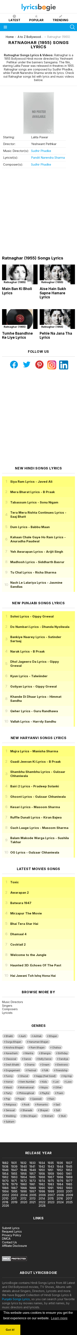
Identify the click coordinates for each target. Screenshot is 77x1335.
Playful (45, 1093)
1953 (69, 1170)
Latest (14, 20)
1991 (50, 1188)
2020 (23, 1202)
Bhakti (9, 1036)
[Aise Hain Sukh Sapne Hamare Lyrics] (57, 274)
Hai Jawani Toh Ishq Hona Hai (33, 976)
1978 (5, 1184)
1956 (23, 1173)
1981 (32, 1184)
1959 (51, 1173)
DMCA (6, 1238)
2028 (42, 1205)
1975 (51, 1180)
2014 (42, 1198)
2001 (69, 1191)
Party (8, 1093)
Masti (9, 1087)
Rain (51, 1099)
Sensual (10, 1110)
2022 (42, 1202)
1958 (42, 1173)
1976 (60, 1180)
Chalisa (56, 1047)
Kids (44, 1081)
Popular (36, 20)
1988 (23, 1188)
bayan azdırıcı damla (38, 1136)
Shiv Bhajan (30, 1116)
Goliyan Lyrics (33, 686)
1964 (23, 1177)
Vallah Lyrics (33, 721)
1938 (5, 1166)
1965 (32, 1177)
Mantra (29, 1053)
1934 (42, 1163)
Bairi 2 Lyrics (34, 786)
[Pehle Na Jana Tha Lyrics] (57, 319)
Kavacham (12, 1053)
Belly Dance (44, 1059)
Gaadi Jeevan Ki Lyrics (35, 762)
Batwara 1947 (20, 903)
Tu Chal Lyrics (33, 572)
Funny (9, 1076)
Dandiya (63, 1059)
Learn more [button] (59, 1318)
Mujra (44, 1087)
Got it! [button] (10, 1329)
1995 (14, 1191)
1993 (69, 1188)
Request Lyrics (12, 1231)
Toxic (14, 882)
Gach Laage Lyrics (39, 828)
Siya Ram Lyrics (31, 481)
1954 (5, 1173)
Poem (60, 1093)
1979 (14, 1184)
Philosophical (26, 1093)
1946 (5, 1170)
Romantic (42, 1104)
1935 (51, 1163)
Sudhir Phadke (41, 151)
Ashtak (37, 1036)
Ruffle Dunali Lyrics (36, 817)
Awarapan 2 (19, 892)
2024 (60, 1202)
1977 (69, 1180)
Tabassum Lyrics (34, 502)
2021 (32, 1202)
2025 (69, 1202)
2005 (32, 1195)
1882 (5, 1163)
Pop (8, 1099)
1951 (50, 1170)
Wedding (11, 1116)
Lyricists (7, 1012)
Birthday (63, 1053)
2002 (5, 1195)
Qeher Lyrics (34, 711)
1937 (69, 1163)
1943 (51, 1166)
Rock (26, 1104)
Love (68, 1081)
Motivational (27, 1087)
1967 (51, 1177)
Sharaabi (27, 1110)
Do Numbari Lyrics (39, 627)
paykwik (58, 1136)
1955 (14, 1173)
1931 (14, 1163)
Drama (30, 1064)
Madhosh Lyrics (37, 562)
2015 (51, 1198)
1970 (5, 1180)
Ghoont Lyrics (38, 797)
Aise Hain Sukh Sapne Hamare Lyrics (53, 293)
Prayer (20, 1099)
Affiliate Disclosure (14, 1245)
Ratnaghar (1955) (15, 282)
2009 (69, 1195)
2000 (60, 1191)
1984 (60, 1184)
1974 (42, 1180)
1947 (14, 1170)
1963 (14, 1177)
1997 (32, 1191)
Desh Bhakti (12, 1064)
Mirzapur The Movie (26, 913)
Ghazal (24, 1076)
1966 (42, 1177)
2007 (51, 1195)
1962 (5, 1177)
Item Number (27, 1081)
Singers (7, 1005)
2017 (69, 1198)
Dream (45, 1064)
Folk (46, 1070)
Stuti (63, 1116)
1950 (42, 1170)
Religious (11, 1104)
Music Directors (12, 1002)
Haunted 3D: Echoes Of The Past (35, 965)
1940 (23, 1166)
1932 (23, 1163)
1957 (32, 1173)
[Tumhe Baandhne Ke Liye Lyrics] (20, 319)
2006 (42, 1195)
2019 (14, 1202)
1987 (14, 1188)
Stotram (48, 1116)
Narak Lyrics (27, 651)
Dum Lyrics (30, 527)
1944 (60, 1166)
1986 (5, 1188)
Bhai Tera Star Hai (24, 924)
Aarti (23, 1036)
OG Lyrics (34, 852)
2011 (14, 1198)
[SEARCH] (72, 27)
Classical (11, 1059)
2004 (24, 1195)
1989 (32, 1188)
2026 (5, 1205)
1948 (23, 1170)
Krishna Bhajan (14, 1047)
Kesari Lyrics (35, 807)
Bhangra (46, 1053)
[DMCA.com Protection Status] (14, 1260)
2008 (60, 1195)
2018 (5, 1202)
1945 (69, 1166)
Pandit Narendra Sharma (48, 157)
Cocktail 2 (18, 944)
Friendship (61, 1070)
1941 (32, 1166)
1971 (14, 1180)
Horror (9, 1081)
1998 (42, 1191)
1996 (23, 1191)
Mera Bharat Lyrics (32, 492)
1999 (51, 1191)
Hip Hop (67, 1076)
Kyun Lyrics (29, 676)
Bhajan (53, 1036)
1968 (60, 1177)
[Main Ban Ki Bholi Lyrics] (20, 274)
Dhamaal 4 (18, 934)
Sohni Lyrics (32, 616)
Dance (27, 1059)
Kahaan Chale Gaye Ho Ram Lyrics (38, 539)
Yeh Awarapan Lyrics (36, 552)
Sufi (58, 1110)
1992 (60, 1188)
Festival (32, 1070)
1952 (60, 1170)
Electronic (62, 1064)
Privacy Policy (11, 1235)
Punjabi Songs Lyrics (16, 1299)
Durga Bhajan (13, 1042)
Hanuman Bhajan (38, 1042)
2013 (32, 1198)
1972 (23, 1180)
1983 (51, 1184)
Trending (60, 20)
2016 (60, 1198)
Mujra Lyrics (34, 751)
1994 (5, 1191)
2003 (14, 1195)
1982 (42, 1184)
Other (58, 1087)
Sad (57, 1104)
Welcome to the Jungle (28, 955)
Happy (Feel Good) (46, 1076)
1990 (42, 1188)
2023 (51, 1202)
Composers (10, 1009)
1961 (69, 1173)
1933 (32, 1163)
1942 (42, 1166)
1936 (60, 1163)
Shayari (44, 1110)
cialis (20, 1136)
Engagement (13, 1070)
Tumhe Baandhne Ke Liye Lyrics (17, 335)
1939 (14, 1166)
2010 (5, 1198)
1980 (23, 1184)
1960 (60, 1173)
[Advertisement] (38, 212)
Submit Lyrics (11, 1228)
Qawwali (37, 1099)
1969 (69, 1177)
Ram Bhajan (38, 1047)
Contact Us (9, 1242)
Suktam (10, 1121)
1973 (32, 1180)
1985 (69, 1184)
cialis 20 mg (8, 1136)
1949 (32, 1170)
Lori (57, 1081)
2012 (23, 1198)
